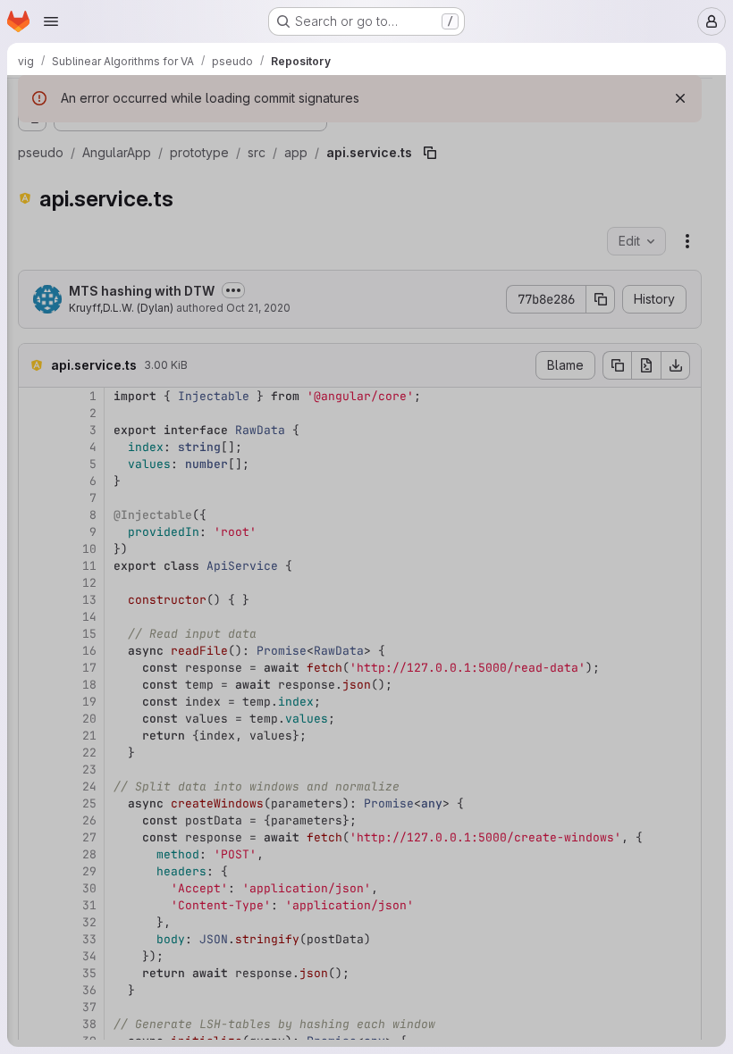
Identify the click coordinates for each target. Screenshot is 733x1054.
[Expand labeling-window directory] (89, 338)
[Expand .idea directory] (46, 195)
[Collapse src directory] (61, 281)
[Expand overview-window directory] (89, 424)
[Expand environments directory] (75, 738)
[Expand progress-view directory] (89, 453)
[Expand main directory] (89, 395)
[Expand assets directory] (75, 710)
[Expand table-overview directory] (89, 538)
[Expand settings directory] (89, 510)
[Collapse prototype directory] (46, 224)
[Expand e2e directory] (61, 253)
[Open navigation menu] (51, 21)
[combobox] (146, 135)
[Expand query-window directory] (89, 481)
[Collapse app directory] (75, 310)
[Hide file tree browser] (32, 100)
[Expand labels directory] (89, 367)
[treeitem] (148, 167)
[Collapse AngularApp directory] (32, 167)
